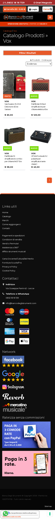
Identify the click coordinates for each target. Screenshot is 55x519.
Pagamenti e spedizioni (13, 236)
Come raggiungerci (11, 224)
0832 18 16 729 (15, 2)
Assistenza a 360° (10, 247)
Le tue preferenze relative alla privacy (23, 513)
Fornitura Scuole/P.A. (12, 263)
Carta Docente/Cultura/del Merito (18, 259)
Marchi (5, 220)
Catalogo (7, 31)
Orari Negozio (44, 2)
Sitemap (48, 506)
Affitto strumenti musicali (14, 251)
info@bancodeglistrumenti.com (21, 303)
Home (5, 212)
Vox (15, 31)
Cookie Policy (8, 271)
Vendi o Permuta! (10, 243)
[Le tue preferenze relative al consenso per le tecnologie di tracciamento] (50, 514)
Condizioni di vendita (12, 239)
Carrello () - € (15, 9)
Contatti (6, 228)
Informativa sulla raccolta (11, 517)
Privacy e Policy (9, 267)
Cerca (46, 9)
